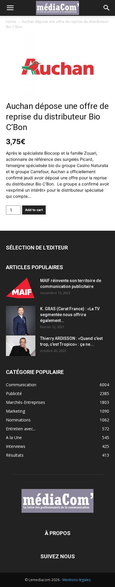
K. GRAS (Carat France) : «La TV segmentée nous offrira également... (70, 314)
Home (11, 21)
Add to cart (34, 210)
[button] (10, 8)
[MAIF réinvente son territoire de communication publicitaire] (20, 288)
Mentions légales (77, 579)
